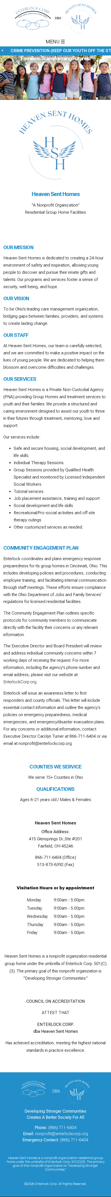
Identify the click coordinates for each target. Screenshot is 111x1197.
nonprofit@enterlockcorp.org (45, 743)
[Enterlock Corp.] (36, 1091)
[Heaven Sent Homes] (76, 1091)
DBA (58, 18)
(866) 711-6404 (62, 1127)
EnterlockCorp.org (19, 681)
